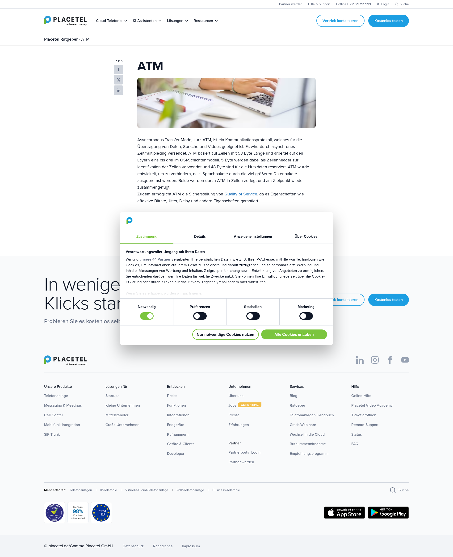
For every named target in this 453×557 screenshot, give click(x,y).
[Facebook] (390, 360)
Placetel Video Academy (372, 405)
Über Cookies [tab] (306, 236)
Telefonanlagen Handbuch (312, 415)
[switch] (200, 316)
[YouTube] (405, 360)
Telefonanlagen (81, 490)
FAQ (354, 444)
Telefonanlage (56, 395)
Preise (172, 395)
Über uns (235, 395)
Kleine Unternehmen (122, 405)
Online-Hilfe (361, 395)
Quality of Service (240, 194)
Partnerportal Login (244, 452)
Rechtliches (162, 546)
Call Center (53, 415)
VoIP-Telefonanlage (190, 490)
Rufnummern (178, 434)
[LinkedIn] (360, 360)
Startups (112, 395)
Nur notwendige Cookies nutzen (225, 334)
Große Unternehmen (122, 424)
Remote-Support (364, 424)
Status (356, 434)
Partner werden (241, 462)
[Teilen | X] (118, 79)
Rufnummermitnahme (308, 444)
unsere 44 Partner (155, 259)
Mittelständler (116, 415)
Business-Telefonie (226, 490)
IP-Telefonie (108, 490)
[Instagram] (375, 360)
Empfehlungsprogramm (309, 453)
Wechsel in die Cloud (307, 434)
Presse (233, 415)
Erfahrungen (238, 424)
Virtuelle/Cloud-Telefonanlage (146, 490)
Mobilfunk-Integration (62, 424)
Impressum (191, 546)
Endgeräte (175, 424)
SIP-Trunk (52, 434)
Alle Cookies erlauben (294, 334)
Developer (175, 453)
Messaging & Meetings (63, 405)
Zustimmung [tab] (146, 236)
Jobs (232, 405)
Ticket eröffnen (363, 415)
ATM (85, 39)
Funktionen (176, 405)
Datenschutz (133, 546)
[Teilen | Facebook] (118, 69)
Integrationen (178, 415)
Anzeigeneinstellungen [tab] (253, 236)
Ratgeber (297, 405)
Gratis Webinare (303, 424)
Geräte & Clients (180, 444)
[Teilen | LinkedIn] (118, 90)
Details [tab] (200, 236)
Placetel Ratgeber (61, 39)
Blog (293, 395)
